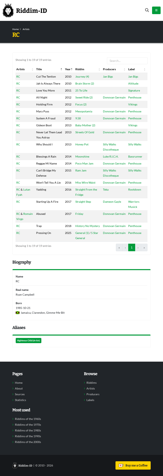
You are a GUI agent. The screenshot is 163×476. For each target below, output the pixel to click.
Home (15, 29)
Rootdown (134, 189)
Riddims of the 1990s (28, 436)
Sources (20, 394)
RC (18, 76)
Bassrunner (135, 156)
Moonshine (82, 156)
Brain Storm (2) (84, 83)
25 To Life (81, 90)
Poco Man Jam (84, 163)
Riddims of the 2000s (28, 442)
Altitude (133, 83)
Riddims (91, 382)
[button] (32, 69)
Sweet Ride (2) (84, 97)
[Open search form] (147, 10)
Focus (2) (80, 104)
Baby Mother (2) (85, 125)
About (19, 388)
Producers (92, 394)
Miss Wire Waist (85, 182)
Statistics (20, 400)
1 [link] (132, 247)
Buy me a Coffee (135, 465)
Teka (106, 189)
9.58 (78, 118)
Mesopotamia (83, 111)
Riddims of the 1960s (28, 419)
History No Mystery (87, 226)
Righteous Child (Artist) (28, 340)
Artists (26, 29)
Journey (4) (82, 76)
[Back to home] (24, 10)
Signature (134, 90)
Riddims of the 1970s (28, 424)
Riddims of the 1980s (28, 430)
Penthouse (134, 97)
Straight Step (83, 201)
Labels (90, 400)
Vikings (132, 104)
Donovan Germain (114, 97)
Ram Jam (80, 170)
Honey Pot (81, 144)
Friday (79, 213)
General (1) (82, 233)
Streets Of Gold (84, 132)
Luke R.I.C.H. (110, 156)
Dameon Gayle (112, 201)
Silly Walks (134, 144)
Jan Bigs (108, 76)
